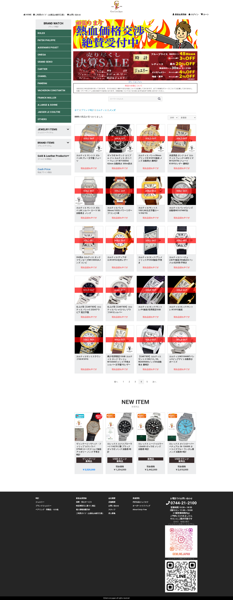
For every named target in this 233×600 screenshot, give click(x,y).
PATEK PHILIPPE (46, 40)
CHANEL (42, 76)
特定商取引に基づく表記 (85, 506)
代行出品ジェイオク (140, 502)
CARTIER (42, 69)
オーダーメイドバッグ (141, 506)
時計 (37, 498)
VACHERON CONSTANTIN (51, 90)
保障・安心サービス (84, 502)
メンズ (112, 110)
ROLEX (41, 33)
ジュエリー (40, 502)
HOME (28, 15)
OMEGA (42, 54)
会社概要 (111, 498)
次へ (154, 382)
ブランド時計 (87, 110)
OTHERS (42, 119)
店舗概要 (111, 502)
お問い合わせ (75, 15)
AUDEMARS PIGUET (48, 47)
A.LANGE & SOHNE (48, 104)
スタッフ (111, 509)
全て (77, 110)
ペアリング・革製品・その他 (47, 509)
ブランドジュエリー (43, 506)
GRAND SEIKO (45, 61)
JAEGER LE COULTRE (49, 112)
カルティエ (101, 110)
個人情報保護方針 (83, 509)
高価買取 (136, 498)
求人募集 (111, 513)
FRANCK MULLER (47, 97)
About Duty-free (140, 509)
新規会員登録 (81, 498)
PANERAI (42, 83)
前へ (116, 382)
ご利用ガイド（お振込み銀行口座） (50, 15)
